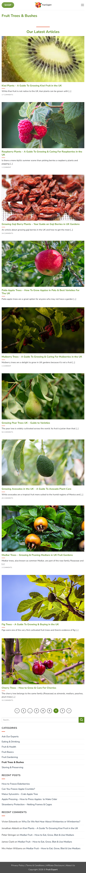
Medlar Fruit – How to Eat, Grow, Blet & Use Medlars (47, 834)
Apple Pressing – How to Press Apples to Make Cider (29, 799)
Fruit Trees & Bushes (13, 762)
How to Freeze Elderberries (16, 783)
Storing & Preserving (12, 767)
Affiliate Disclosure (55, 865)
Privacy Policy (17, 865)
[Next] (69, 710)
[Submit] (81, 720)
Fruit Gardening (10, 757)
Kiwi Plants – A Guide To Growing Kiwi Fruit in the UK (32, 85)
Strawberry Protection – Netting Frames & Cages (27, 804)
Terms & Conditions (35, 865)
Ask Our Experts (10, 736)
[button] (82, 5)
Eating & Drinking (11, 741)
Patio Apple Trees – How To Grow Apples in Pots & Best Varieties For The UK (40, 292)
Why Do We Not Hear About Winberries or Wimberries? (51, 821)
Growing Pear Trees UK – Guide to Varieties (26, 422)
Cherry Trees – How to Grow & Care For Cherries (29, 687)
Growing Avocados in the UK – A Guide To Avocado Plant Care (36, 488)
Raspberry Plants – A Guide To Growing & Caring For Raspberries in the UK (42, 153)
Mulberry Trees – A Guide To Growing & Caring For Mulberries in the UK (42, 356)
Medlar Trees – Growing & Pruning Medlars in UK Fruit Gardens (37, 555)
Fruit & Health (9, 746)
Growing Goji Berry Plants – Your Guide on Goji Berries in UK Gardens (41, 224)
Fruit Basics (8, 752)
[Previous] (17, 710)
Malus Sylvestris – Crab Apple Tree (20, 794)
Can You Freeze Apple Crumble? (18, 788)
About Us (70, 865)
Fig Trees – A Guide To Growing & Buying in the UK (30, 624)
